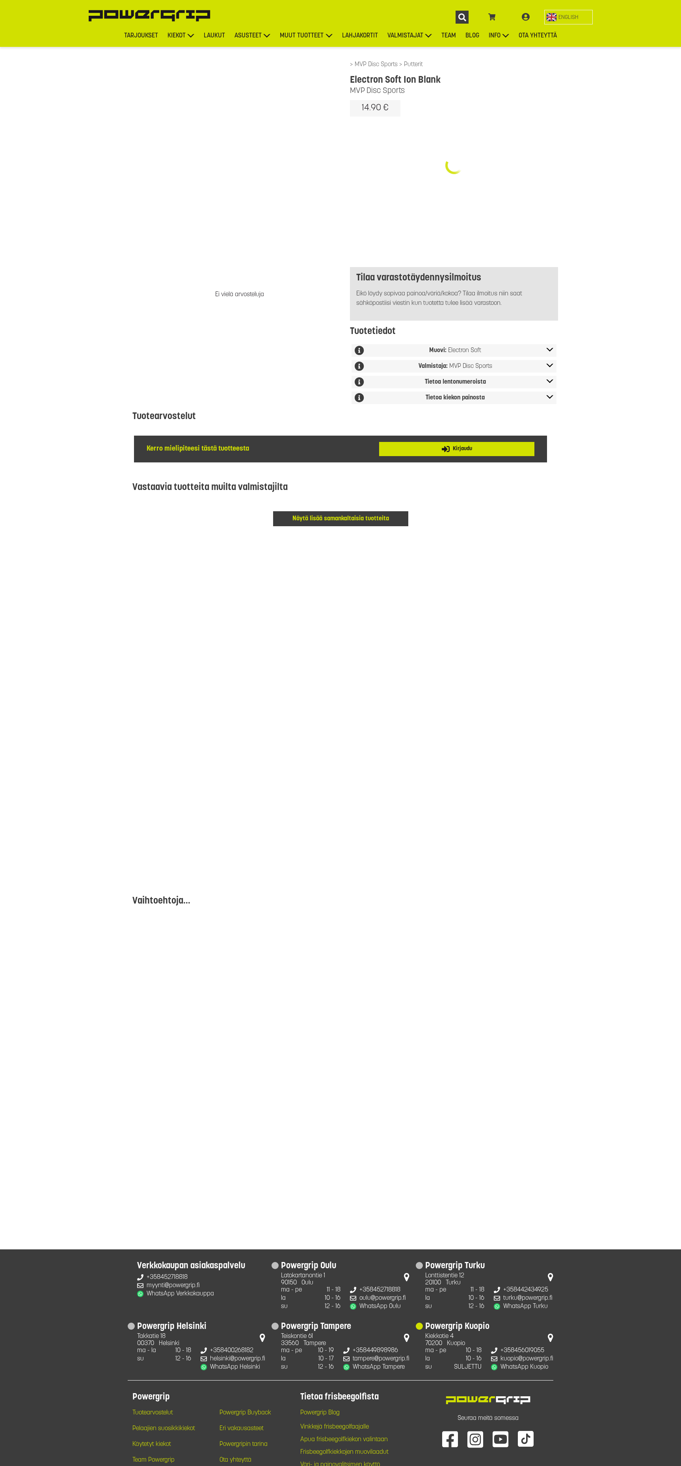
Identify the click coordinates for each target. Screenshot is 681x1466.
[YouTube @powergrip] (500, 1439)
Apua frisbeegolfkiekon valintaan (344, 1439)
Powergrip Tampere (316, 1327)
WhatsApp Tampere (379, 1367)
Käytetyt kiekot (151, 1444)
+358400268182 (231, 1350)
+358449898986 (375, 1350)
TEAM (448, 36)
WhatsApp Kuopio (524, 1367)
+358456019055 (522, 1350)
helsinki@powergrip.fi (237, 1359)
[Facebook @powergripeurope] (450, 1439)
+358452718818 (167, 1277)
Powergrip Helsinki (172, 1327)
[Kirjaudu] (526, 17)
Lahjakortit (360, 36)
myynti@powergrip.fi (173, 1285)
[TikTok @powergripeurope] (526, 1439)
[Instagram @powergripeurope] (475, 1439)
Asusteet (248, 36)
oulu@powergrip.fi (382, 1298)
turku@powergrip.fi (528, 1298)
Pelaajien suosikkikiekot (163, 1428)
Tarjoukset (141, 36)
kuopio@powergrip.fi (527, 1359)
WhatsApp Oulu (380, 1306)
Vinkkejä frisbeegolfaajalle (334, 1427)
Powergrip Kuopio (457, 1327)
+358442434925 (525, 1290)
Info (495, 36)
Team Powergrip (153, 1460)
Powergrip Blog (320, 1413)
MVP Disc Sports (377, 64)
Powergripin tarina (244, 1444)
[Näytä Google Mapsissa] (406, 1279)
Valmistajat (405, 36)
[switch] (568, 17)
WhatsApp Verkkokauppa (180, 1294)
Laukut (214, 36)
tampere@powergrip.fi (381, 1359)
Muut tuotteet (302, 36)
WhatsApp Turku (525, 1306)
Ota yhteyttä (538, 36)
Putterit (413, 64)
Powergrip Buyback (245, 1413)
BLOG (472, 36)
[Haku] (462, 17)
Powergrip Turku (455, 1266)
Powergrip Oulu (308, 1266)
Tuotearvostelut (152, 1413)
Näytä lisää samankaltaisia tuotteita (340, 519)
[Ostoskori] (492, 17)
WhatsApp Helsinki (235, 1367)
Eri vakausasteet (242, 1428)
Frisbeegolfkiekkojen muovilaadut (344, 1452)
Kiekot (176, 36)
